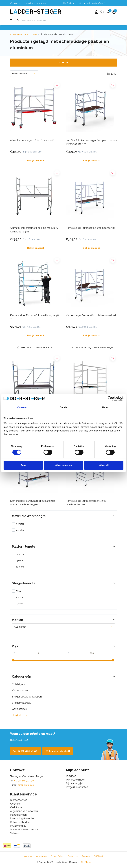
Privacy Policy (57, 856)
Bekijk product (35, 160)
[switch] (48, 452)
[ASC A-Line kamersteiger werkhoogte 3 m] (35, 381)
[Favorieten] (102, 12)
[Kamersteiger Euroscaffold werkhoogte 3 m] (91, 196)
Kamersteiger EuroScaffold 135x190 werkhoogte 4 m (86, 502)
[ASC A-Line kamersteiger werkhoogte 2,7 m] (91, 381)
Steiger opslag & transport (27, 696)
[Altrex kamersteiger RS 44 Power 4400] (35, 108)
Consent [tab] (22, 407)
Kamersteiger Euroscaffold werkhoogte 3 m (91, 227)
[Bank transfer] (27, 845)
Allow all (104, 465)
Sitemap (86, 856)
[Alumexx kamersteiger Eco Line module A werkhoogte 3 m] (35, 196)
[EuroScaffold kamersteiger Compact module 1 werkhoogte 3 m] (91, 108)
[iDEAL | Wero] (7, 845)
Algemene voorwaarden (35, 856)
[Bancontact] (17, 845)
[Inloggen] (96, 12)
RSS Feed (98, 856)
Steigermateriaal (21, 702)
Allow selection (63, 465)
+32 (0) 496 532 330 (27, 751)
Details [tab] (63, 407)
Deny (23, 465)
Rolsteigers (18, 684)
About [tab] (105, 407)
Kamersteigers (20, 690)
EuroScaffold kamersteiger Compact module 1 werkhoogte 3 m (91, 142)
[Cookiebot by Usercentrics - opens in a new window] (109, 398)
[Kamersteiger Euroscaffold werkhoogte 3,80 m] (35, 283)
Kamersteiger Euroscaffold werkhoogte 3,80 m (35, 317)
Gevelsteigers (20, 708)
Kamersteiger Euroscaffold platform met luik (91, 315)
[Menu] (11, 20)
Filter (65, 62)
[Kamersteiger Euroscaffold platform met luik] (91, 283)
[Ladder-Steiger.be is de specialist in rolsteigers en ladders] (35, 11)
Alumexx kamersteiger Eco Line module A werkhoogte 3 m (34, 229)
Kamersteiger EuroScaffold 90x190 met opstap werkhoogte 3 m (32, 502)
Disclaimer (73, 856)
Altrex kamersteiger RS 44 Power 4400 (32, 140)
